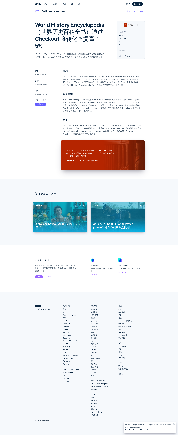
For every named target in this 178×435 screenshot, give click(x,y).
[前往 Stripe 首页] (37, 306)
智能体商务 (94, 315)
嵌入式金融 (94, 324)
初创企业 (94, 312)
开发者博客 (94, 415)
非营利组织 (94, 367)
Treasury (66, 381)
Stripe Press (123, 355)
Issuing (65, 349)
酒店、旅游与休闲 (97, 358)
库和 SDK (94, 409)
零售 (92, 375)
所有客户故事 (138, 11)
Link (64, 352)
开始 (38, 277)
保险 (92, 361)
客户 (37, 11)
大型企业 (94, 309)
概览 (128, 11)
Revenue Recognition (71, 370)
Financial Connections (71, 341)
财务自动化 (94, 326)
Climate (66, 326)
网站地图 (121, 332)
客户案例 (121, 312)
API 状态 (94, 403)
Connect (66, 329)
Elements (66, 338)
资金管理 (94, 338)
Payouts (66, 364)
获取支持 (121, 366)
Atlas (65, 312)
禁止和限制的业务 (124, 326)
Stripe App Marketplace (99, 384)
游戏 (92, 355)
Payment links (68, 358)
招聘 (120, 349)
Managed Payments (70, 355)
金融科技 (94, 352)
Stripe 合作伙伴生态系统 (99, 386)
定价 (79, 4)
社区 (120, 318)
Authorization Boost (70, 315)
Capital (65, 321)
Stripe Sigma (68, 372)
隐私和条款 (122, 324)
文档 (92, 398)
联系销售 (137, 4)
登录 (127, 4)
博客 (120, 315)
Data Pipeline (68, 335)
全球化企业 (94, 329)
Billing (65, 318)
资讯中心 (121, 352)
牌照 (120, 329)
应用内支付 (94, 332)
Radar (65, 367)
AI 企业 (93, 347)
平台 (92, 341)
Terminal (66, 378)
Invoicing (66, 347)
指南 (120, 309)
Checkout (66, 324)
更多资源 (121, 338)
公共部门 (94, 372)
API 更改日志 (95, 406)
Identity (66, 344)
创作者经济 (94, 349)
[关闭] (174, 424)
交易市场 (94, 335)
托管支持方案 (123, 369)
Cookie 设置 (122, 335)
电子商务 (94, 321)
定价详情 (94, 274)
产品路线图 (122, 346)
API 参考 (121, 272)
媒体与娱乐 (94, 364)
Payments (67, 361)
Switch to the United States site (137, 430)
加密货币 (66, 332)
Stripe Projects (96, 412)
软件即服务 (94, 344)
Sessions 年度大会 (125, 321)
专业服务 (94, 370)
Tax (64, 375)
